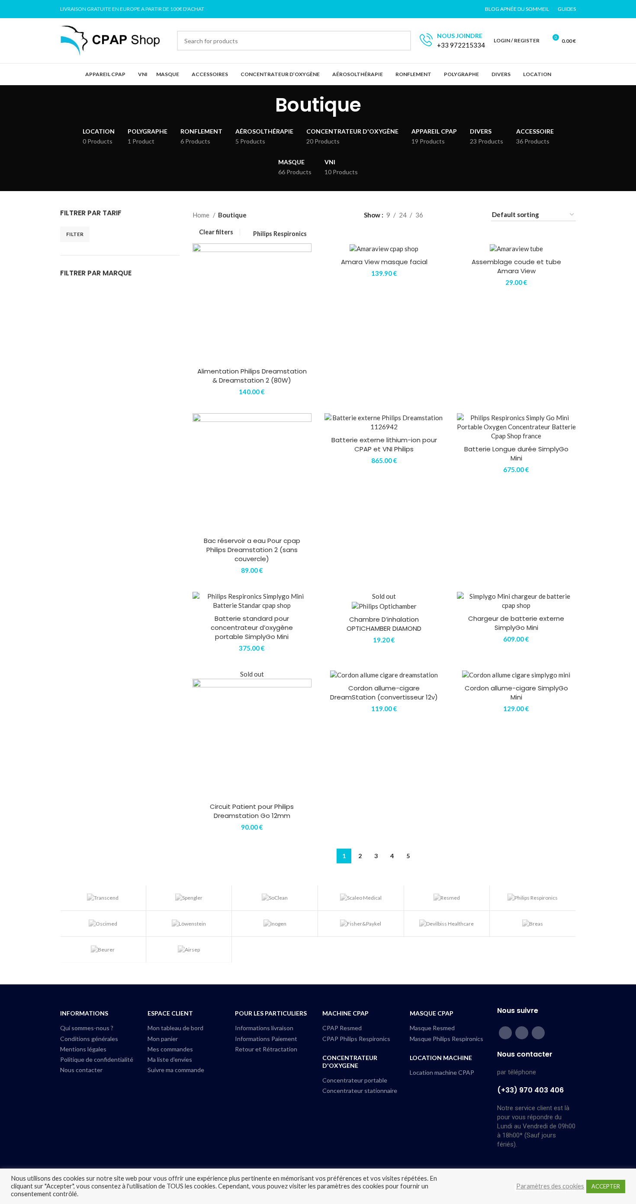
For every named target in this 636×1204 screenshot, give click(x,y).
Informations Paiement (266, 1038)
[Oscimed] (103, 923)
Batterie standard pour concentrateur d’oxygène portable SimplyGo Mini (252, 627)
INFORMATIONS (84, 1013)
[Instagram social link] (521, 1032)
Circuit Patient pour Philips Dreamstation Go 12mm (252, 811)
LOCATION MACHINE (441, 1057)
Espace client (170, 1013)
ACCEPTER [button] (605, 1186)
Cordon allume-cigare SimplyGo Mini (516, 692)
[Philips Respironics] (532, 897)
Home (202, 215)
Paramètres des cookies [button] (550, 1186)
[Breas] (532, 923)
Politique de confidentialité (96, 1059)
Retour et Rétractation (266, 1049)
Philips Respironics (280, 233)
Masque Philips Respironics (446, 1038)
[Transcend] (103, 897)
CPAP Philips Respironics (356, 1038)
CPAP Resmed (342, 1028)
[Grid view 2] (443, 214)
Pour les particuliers (271, 1013)
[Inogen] (275, 923)
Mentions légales (83, 1049)
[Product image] (384, 422)
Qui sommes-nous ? (86, 1028)
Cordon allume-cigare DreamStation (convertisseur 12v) (384, 692)
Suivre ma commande (176, 1069)
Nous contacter (81, 1069)
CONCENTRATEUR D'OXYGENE (349, 1061)
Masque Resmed (432, 1028)
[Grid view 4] (473, 214)
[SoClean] (275, 897)
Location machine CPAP (442, 1072)
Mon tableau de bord (175, 1028)
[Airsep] (189, 949)
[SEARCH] (401, 41)
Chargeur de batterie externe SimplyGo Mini (516, 623)
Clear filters (216, 232)
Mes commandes (170, 1049)
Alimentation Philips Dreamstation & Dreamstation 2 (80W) (252, 376)
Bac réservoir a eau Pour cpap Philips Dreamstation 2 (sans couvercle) (252, 549)
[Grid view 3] (458, 214)
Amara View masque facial (384, 261)
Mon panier (163, 1038)
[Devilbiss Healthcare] (447, 923)
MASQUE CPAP (431, 1013)
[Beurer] (103, 949)
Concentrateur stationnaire (359, 1090)
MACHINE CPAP (345, 1013)
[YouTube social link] (538, 1032)
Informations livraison (264, 1028)
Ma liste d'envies (170, 1059)
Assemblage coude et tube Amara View (516, 266)
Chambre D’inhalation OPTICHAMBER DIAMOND (384, 624)
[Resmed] (447, 897)
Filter (75, 234)
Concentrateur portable (354, 1080)
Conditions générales (89, 1038)
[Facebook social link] (505, 1032)
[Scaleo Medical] (361, 897)
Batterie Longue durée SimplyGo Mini (516, 453)
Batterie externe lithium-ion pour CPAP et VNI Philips (384, 444)
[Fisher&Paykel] (361, 923)
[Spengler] (189, 897)
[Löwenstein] (189, 923)
